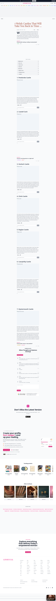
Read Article (11, 499)
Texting (18, 43)
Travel (28, 573)
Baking (41, 560)
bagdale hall (7, 510)
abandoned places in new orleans (45, 510)
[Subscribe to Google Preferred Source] (22, 394)
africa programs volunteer (7, 509)
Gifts (41, 565)
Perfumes (42, 570)
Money (35, 5)
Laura (18, 29)
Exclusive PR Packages (34, 581)
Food (14, 5)
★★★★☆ (53, 18)
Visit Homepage (28, 552)
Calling (20, 43)
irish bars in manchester (17, 509)
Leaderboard (42, 446)
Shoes (21, 5)
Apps (10, 5)
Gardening (35, 565)
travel (2, 18)
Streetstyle (29, 5)
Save (34, 29)
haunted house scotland (27, 509)
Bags (16, 5)
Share (38, 29)
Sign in (19, 451)
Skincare (38, 5)
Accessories (21, 560)
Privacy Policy (44, 581)
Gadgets (28, 565)
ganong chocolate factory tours (38, 509)
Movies (47, 5)
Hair (12, 5)
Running (48, 570)
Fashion (35, 563)
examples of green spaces (14, 510)
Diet (26, 5)
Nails (4, 5)
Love (49, 5)
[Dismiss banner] (38, 393)
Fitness (42, 563)
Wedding (42, 573)
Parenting (35, 570)
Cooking (32, 5)
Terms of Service (22, 583)
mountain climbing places (25, 510)
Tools (21, 575)
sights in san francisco (49, 509)
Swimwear (48, 571)
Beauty (19, 5)
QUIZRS (38, 44)
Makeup (28, 568)
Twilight (2, 5)
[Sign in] (55, 3)
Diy (8, 5)
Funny (52, 5)
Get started (50, 446)
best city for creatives (34, 510)
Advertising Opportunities (23, 581)
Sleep (34, 571)
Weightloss (41, 5)
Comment (18, 390)
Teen (20, 573)
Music (6, 5)
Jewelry (24, 5)
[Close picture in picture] (47, 595)
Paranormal (44, 5)
